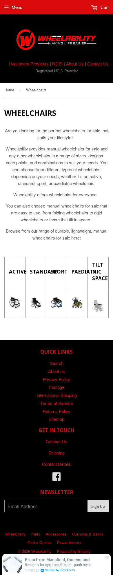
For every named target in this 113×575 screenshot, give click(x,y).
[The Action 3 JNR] (77, 306)
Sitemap (56, 419)
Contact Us (98, 64)
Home (9, 90)
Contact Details (56, 464)
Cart (104, 7)
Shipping (56, 453)
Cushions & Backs (87, 534)
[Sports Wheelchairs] (57, 306)
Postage (56, 387)
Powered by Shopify (74, 551)
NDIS (57, 64)
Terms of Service (56, 403)
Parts (35, 534)
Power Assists (69, 542)
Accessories (56, 534)
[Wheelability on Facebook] (56, 478)
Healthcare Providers (29, 64)
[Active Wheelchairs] (15, 307)
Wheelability (41, 551)
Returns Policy (56, 411)
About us (56, 371)
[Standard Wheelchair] (36, 306)
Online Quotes (40, 542)
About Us (75, 64)
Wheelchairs (15, 534)
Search (56, 363)
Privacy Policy (56, 379)
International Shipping (57, 395)
